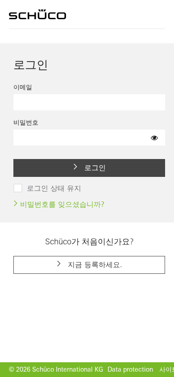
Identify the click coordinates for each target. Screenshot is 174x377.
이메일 (22, 87)
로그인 (94, 167)
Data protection (130, 369)
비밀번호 (25, 122)
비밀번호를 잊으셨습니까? (61, 204)
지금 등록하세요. (94, 264)
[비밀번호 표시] (154, 138)
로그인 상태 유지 (54, 188)
